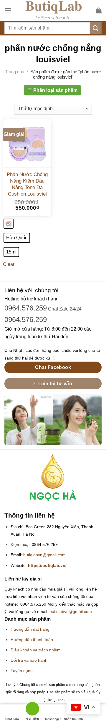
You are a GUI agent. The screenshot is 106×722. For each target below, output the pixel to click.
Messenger (53, 719)
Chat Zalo (12, 719)
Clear (8, 264)
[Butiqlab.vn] (53, 10)
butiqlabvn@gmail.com (44, 555)
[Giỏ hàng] (99, 10)
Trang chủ (14, 71)
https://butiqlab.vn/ (47, 565)
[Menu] (7, 10)
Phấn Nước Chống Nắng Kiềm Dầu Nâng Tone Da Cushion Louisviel (27, 184)
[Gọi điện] (32, 709)
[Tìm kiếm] (96, 28)
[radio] (8, 223)
